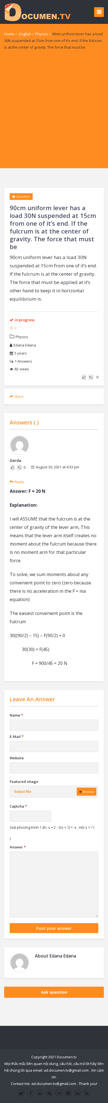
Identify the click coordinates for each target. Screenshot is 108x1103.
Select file (22, 792)
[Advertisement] (54, 114)
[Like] (84, 377)
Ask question (54, 992)
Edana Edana (25, 345)
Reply (19, 481)
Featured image (24, 781)
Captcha (18, 806)
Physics (41, 33)
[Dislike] (91, 377)
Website (17, 757)
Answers (23, 361)
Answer (18, 847)
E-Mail (17, 736)
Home (9, 33)
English (25, 33)
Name (16, 715)
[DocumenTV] (37, 12)
